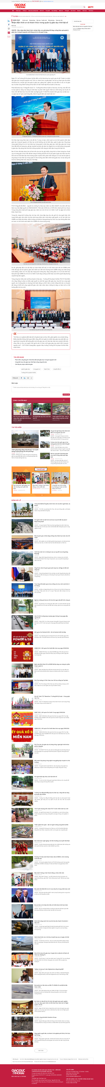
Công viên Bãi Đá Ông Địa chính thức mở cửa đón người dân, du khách (52, 504)
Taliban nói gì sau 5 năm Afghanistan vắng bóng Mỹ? (49, 969)
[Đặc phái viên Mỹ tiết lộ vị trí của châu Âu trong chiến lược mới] (60, 478)
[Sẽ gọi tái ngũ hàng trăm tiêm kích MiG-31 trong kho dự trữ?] (45, 433)
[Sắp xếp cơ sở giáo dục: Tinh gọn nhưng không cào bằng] (61, 409)
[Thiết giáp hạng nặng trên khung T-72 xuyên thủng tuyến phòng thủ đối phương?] (25, 439)
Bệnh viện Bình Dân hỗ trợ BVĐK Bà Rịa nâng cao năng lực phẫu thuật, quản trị (52, 665)
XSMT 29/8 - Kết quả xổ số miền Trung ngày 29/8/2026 (49, 712)
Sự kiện (15, 16)
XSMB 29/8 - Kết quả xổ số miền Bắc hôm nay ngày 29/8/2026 (51, 648)
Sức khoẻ (73, 10)
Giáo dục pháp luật (33, 10)
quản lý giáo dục (25, 369)
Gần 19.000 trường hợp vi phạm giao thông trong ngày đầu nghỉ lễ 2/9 (51, 617)
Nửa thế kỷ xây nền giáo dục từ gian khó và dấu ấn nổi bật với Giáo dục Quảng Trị (51, 954)
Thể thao (91, 10)
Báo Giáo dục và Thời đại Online (20, 6)
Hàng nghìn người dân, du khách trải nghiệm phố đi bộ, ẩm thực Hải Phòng (52, 1034)
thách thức (47, 369)
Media (78, 10)
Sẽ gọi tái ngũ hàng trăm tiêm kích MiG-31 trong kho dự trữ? (60, 431)
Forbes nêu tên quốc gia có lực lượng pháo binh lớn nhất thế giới (60, 443)
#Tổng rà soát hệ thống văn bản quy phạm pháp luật (41, 16)
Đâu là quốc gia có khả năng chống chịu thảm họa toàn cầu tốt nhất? (52, 536)
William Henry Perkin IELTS (84, 28)
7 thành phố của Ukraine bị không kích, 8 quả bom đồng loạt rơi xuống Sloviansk (52, 1050)
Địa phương (32, 20)
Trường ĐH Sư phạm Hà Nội (28, 372)
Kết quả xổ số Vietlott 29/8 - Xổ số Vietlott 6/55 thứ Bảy (50, 632)
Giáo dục (18, 10)
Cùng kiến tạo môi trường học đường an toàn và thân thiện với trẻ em (40, 487)
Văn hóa (84, 10)
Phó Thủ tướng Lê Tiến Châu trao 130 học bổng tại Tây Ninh (51, 680)
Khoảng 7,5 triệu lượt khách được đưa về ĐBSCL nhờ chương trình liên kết (51, 857)
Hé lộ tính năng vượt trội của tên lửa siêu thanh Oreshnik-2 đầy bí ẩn (51, 922)
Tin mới (8, 36)
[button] (69, 482)
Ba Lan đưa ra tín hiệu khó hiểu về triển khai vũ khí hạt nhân (51, 905)
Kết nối (42, 10)
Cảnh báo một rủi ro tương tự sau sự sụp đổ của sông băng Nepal (51, 552)
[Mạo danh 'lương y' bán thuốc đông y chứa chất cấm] (21, 478)
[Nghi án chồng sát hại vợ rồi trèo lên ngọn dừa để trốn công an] (22, 606)
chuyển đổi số (57, 369)
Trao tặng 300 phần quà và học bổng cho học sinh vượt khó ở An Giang (51, 585)
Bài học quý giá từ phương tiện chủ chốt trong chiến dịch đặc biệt (59, 455)
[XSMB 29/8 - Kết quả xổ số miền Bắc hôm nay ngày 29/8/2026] (22, 654)
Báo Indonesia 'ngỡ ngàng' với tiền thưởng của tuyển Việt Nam (52, 841)
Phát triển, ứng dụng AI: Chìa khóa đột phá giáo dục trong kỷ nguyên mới (35, 360)
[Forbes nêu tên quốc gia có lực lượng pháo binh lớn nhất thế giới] (45, 444)
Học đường (54, 10)
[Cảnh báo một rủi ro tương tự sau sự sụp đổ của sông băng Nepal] (22, 558)
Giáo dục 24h (59, 20)
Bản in (8, 28)
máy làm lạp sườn (77, 21)
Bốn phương (51, 20)
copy (31, 378)
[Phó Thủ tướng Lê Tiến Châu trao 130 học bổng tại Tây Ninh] (22, 687)
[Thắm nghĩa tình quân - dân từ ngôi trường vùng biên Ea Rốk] (42, 409)
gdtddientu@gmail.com (48, 1)
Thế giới (67, 10)
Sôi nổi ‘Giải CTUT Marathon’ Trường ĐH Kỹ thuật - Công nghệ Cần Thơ (52, 697)
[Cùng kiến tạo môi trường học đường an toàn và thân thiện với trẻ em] (41, 478)
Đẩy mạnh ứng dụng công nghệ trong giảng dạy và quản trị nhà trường (52, 761)
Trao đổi (48, 10)
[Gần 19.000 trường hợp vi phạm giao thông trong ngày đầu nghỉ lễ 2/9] (22, 622)
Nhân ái (61, 10)
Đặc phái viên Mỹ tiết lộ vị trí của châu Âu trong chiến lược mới (60, 487)
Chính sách (25, 20)
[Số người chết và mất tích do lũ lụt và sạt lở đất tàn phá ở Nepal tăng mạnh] (22, 526)
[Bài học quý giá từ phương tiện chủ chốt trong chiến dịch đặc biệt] (45, 456)
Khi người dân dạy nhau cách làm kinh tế (22, 417)
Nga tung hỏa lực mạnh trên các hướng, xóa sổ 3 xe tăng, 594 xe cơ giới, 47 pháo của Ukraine (51, 1066)
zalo (8, 20)
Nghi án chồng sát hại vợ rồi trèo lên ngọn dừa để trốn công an (52, 600)
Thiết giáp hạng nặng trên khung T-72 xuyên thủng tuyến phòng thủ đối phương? (25, 450)
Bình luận (8, 32)
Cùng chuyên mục (20, 400)
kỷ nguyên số (37, 369)
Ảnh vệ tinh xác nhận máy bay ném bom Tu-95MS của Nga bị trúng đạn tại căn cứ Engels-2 (51, 1082)
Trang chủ (13, 10)
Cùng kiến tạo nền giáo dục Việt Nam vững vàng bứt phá (31, 362)
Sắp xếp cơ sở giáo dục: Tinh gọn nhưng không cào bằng (61, 417)
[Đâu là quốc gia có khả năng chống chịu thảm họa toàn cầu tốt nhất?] (22, 542)
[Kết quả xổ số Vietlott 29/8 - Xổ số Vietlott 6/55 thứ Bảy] (22, 638)
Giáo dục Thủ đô (90, 7)
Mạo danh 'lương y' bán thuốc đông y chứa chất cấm (21, 486)
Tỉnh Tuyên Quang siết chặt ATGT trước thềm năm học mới (51, 808)
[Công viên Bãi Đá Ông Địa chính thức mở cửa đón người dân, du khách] (22, 510)
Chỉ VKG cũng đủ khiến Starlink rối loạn (45, 1017)
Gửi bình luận (66, 394)
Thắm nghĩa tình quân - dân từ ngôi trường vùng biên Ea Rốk (41, 417)
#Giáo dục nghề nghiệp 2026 (24, 16)
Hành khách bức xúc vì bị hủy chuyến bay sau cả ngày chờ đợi (51, 937)
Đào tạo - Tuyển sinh (42, 20)
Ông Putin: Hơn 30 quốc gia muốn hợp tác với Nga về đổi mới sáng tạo (51, 568)
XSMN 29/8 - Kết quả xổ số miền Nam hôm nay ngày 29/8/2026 (51, 728)
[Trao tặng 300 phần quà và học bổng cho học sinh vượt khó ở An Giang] (22, 590)
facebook (8, 24)
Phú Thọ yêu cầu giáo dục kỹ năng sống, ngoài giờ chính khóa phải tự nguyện (51, 745)
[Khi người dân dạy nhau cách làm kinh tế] (22, 409)
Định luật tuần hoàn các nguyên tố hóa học (82, 26)
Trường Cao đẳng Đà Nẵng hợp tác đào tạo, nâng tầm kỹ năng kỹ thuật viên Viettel (51, 793)
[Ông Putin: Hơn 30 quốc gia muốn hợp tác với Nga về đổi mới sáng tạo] (22, 574)
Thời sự (24, 10)
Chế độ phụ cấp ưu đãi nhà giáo (24, 364)
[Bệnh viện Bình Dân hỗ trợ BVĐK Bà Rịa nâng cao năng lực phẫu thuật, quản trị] (22, 670)
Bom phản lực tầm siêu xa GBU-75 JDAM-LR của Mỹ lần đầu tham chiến (50, 986)
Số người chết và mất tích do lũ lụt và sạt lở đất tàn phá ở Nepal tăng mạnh (50, 520)
